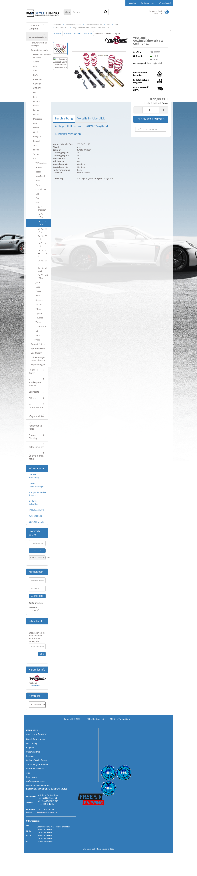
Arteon (39, 167)
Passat (39, 291)
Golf (37, 202)
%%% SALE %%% (36, 510)
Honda (36, 101)
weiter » (77, 33)
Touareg (39, 317)
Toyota (36, 339)
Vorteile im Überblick (91, 118)
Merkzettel (166, 3)
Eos (37, 193)
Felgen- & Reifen (33, 371)
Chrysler (37, 83)
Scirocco (39, 300)
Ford (35, 96)
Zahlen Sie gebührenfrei (37, 764)
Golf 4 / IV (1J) (42, 237)
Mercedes (37, 118)
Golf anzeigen (42, 208)
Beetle (38, 171)
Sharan (39, 304)
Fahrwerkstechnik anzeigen (39, 44)
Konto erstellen (36, 602)
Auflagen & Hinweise (68, 126)
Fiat (35, 92)
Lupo (38, 286)
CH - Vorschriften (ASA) (36, 734)
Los (42, 654)
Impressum (31, 777)
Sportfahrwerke (38, 348)
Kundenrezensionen (68, 134)
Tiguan (39, 313)
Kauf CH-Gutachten (33, 502)
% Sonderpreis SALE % (35, 382)
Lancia (36, 105)
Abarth (36, 61)
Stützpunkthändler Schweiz (37, 494)
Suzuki (36, 154)
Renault (36, 141)
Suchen (37, 550)
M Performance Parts (35, 425)
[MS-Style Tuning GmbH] (42, 13)
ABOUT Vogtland (97, 126)
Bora (38, 180)
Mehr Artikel (34, 685)
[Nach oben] (8, 871)
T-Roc (38, 309)
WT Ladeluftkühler (36, 406)
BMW (35, 75)
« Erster (57, 33)
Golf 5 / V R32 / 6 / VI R (43, 253)
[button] (137, 110)
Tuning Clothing (33, 437)
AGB (28, 772)
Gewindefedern (38, 344)
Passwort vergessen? (34, 609)
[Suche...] (106, 12)
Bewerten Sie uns (36, 521)
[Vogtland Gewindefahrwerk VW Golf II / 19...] (99, 70)
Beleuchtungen (36, 446)
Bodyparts (34, 391)
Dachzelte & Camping (35, 27)
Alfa (35, 66)
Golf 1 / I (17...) (41, 216)
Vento (38, 335)
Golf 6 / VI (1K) (42, 262)
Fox (37, 198)
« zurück (67, 33)
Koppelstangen (38, 364)
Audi (35, 70)
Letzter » (88, 33)
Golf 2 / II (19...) (42, 223)
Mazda (36, 114)
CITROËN (37, 88)
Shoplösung (88, 848)
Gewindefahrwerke (39, 50)
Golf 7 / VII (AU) (42, 269)
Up (37, 330)
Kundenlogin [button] (148, 3)
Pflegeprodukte (36, 416)
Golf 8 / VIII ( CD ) (43, 276)
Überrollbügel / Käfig (36, 457)
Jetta (38, 282)
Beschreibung (64, 118)
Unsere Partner (33, 751)
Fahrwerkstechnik (38, 37)
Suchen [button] (133, 3)
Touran (39, 322)
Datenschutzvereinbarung (38, 785)
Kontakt (30, 756)
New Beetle (41, 176)
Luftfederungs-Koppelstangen (38, 359)
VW (34, 158)
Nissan (36, 127)
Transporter (41, 326)
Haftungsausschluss (35, 781)
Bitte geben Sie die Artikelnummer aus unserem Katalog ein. (37, 637)
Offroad (32, 398)
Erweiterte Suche (38, 557)
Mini (35, 123)
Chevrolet (37, 79)
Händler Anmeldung (34, 476)
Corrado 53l (41, 189)
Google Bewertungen (35, 739)
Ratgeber (30, 747)
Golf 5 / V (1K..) (42, 245)
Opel (35, 132)
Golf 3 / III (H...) (42, 230)
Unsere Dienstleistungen (36, 485)
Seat (35, 145)
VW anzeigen (41, 163)
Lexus (36, 110)
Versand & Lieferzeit (35, 768)
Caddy (38, 185)
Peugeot (37, 136)
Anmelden (37, 596)
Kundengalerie (35, 515)
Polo (38, 295)
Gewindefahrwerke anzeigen (41, 56)
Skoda (36, 149)
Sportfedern (36, 352)
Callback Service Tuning (36, 760)
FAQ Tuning (31, 743)
